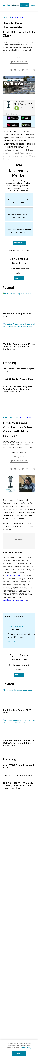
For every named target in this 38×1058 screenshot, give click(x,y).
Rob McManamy (19, 452)
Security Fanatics (15, 575)
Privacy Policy (26, 1048)
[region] (19, 1049)
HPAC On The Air (18, 17)
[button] (4, 5)
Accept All (19, 1053)
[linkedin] (15, 70)
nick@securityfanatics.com (15, 600)
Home (5, 17)
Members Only (8, 417)
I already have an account (19, 250)
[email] (27, 70)
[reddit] (23, 70)
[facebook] (11, 70)
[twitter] (19, 70)
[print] (34, 70)
